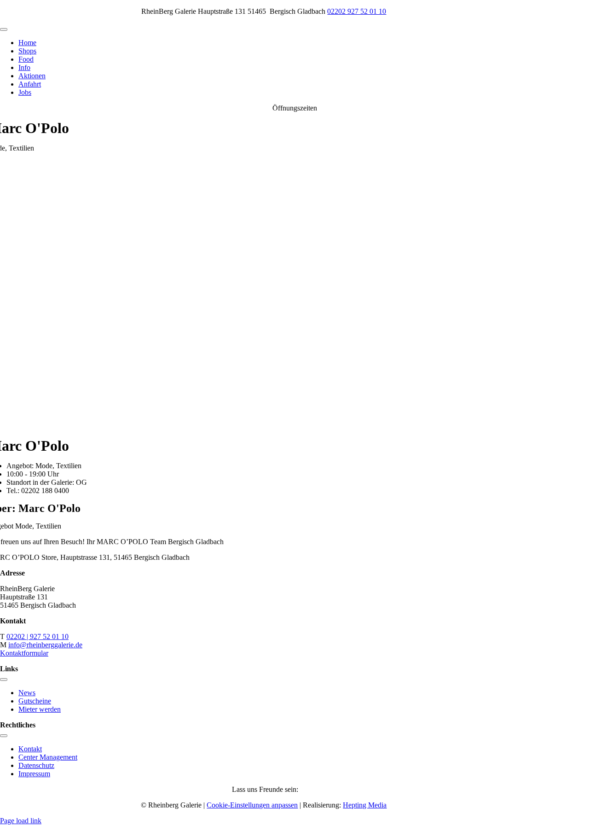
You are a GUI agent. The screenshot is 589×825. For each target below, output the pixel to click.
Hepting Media (365, 805)
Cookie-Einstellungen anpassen (252, 805)
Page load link (20, 821)
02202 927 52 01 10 (356, 11)
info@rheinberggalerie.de (45, 645)
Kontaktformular (24, 653)
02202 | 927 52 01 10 (37, 636)
